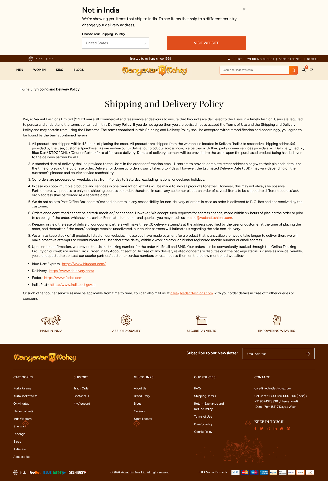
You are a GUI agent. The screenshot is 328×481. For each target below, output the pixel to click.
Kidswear (19, 449)
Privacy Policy (203, 424)
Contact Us (81, 396)
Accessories (21, 457)
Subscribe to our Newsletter (212, 353)
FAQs (198, 388)
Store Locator (143, 419)
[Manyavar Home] (154, 70)
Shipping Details (205, 396)
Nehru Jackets (23, 411)
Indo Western (22, 419)
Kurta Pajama (22, 388)
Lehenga (19, 434)
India (23, 473)
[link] (81, 70)
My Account (82, 404)
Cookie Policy (203, 432)
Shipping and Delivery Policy (56, 89)
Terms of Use (203, 416)
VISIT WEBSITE (206, 43)
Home (24, 89)
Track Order (82, 388)
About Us (140, 388)
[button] (22, 70)
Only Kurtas (21, 404)
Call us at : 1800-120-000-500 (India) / (280, 396)
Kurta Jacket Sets (25, 396)
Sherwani (19, 426)
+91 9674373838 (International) (276, 401)
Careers (139, 411)
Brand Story (142, 396)
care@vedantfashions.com (211, 217)
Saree (17, 441)
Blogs (137, 404)
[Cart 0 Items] (311, 69)
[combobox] (259, 70)
